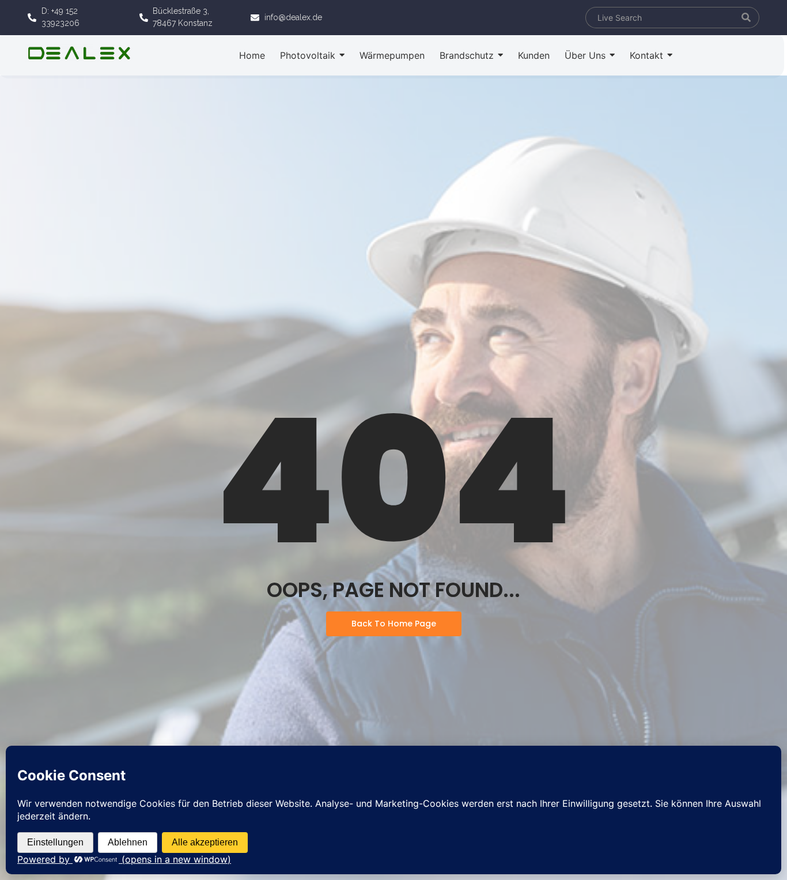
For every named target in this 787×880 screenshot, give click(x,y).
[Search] (746, 17)
